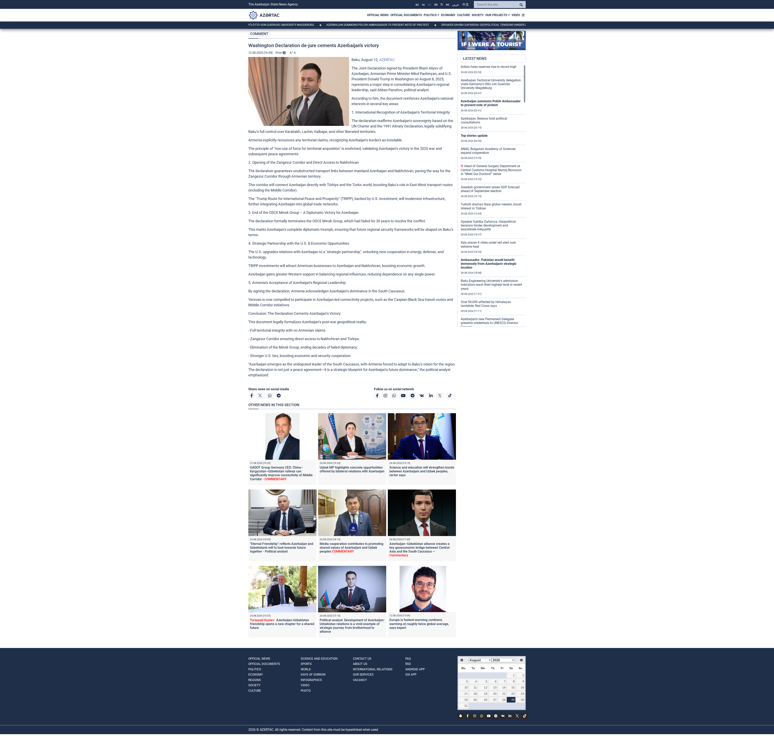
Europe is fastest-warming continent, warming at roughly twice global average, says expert (419, 623)
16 (522, 687)
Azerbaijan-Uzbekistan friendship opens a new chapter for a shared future (282, 624)
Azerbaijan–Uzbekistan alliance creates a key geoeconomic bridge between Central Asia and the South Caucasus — (419, 549)
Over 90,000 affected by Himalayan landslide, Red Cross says (486, 304)
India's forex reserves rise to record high (488, 67)
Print (279, 53)
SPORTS (306, 664)
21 (504, 693)
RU (423, 4)
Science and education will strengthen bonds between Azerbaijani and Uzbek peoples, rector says (421, 471)
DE (436, 4)
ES (447, 4)
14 (504, 687)
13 (494, 687)
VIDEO (516, 15)
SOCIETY (478, 15)
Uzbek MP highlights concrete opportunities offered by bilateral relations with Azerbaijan (352, 469)
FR (442, 4)
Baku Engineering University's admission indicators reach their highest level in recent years (491, 284)
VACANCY (360, 680)
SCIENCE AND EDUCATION (319, 658)
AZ (417, 4)
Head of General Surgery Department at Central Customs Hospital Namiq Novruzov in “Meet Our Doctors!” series (491, 170)
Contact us (362, 658)
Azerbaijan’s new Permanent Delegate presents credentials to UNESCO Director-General (490, 323)
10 (466, 687)
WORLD (306, 669)
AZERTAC (387, 60)
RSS (408, 664)
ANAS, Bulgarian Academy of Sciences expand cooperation (488, 151)
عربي (455, 4)
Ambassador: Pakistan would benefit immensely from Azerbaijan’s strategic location (488, 263)
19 (485, 693)
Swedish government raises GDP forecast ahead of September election (490, 189)
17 (466, 693)
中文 (465, 4)
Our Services (363, 674)
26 (485, 699)
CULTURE (463, 15)
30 (522, 699)
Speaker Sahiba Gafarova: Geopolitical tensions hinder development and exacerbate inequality (477, 24)
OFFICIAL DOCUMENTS (406, 15)
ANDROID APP (415, 669)
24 (466, 699)
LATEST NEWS (475, 58)
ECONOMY (448, 15)
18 (475, 693)
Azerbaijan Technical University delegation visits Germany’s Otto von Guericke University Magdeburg (491, 84)
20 (494, 693)
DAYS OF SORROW (313, 674)
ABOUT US (360, 664)
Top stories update (474, 136)
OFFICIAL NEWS (378, 15)
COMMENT (259, 34)
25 (475, 699)
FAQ (408, 658)
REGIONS (254, 680)
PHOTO (306, 690)
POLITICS (430, 15)
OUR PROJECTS (496, 15)
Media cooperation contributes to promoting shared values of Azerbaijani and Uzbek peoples (351, 547)
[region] (493, 196)
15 (513, 687)
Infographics (311, 680)
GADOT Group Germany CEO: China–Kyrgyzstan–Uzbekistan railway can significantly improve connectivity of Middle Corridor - (281, 473)
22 (513, 693)
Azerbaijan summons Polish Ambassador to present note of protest (341, 24)
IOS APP (410, 674)
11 (475, 687)
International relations (372, 669)
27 (494, 699)
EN (429, 4)
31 (466, 705)
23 (522, 693)
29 (513, 699)
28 (504, 699)
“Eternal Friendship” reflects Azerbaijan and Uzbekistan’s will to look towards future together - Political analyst (281, 547)
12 (485, 687)
